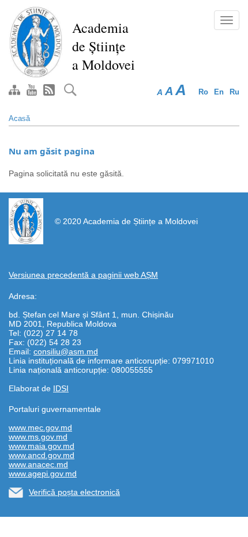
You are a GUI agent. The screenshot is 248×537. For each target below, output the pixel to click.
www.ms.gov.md (38, 436)
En (219, 92)
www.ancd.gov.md (41, 455)
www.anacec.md (38, 464)
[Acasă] (36, 41)
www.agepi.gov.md (43, 473)
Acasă (19, 118)
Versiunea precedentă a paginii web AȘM (83, 274)
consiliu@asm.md (65, 351)
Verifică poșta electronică (74, 492)
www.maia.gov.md (41, 446)
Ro (203, 92)
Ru (234, 92)
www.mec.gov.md (40, 427)
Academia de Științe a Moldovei (103, 46)
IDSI (61, 388)
